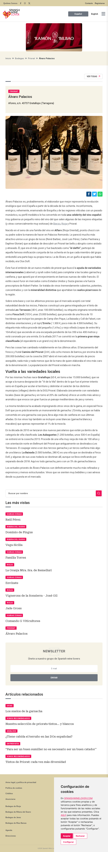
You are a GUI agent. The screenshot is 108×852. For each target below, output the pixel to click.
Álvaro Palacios (16, 633)
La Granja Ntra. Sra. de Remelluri (28, 570)
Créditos (9, 793)
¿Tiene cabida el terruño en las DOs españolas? (38, 736)
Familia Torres (15, 557)
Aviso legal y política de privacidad (20, 782)
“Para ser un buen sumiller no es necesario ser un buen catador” (50, 749)
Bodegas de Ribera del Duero (18, 812)
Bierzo (56, 223)
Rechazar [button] (80, 836)
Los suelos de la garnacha (23, 711)
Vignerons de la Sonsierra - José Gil (31, 595)
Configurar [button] (68, 842)
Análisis (11, 731)
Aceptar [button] (67, 836)
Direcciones (10, 836)
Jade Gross (13, 608)
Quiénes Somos (10, 3)
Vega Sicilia (13, 545)
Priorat (31, 58)
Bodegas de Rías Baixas (15, 823)
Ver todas (92, 76)
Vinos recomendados (18, 718)
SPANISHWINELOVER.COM (78, 798)
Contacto (89, 3)
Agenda (8, 830)
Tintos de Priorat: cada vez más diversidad (35, 762)
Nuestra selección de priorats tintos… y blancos (39, 724)
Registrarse (100, 3)
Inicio (8, 58)
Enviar (54, 678)
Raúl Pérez (13, 519)
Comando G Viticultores (22, 621)
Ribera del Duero (16, 527)
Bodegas (19, 58)
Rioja (64, 223)
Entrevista (13, 744)
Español (78, 14)
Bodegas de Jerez (13, 817)
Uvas (9, 706)
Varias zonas (14, 514)
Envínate (11, 583)
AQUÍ (63, 815)
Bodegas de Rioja (13, 806)
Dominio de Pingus (19, 532)
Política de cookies (13, 788)
